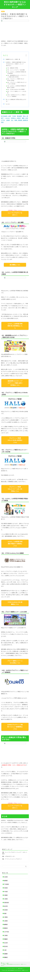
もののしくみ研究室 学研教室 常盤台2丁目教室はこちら (15, 543)
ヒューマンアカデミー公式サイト (15, 214)
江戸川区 (6, 931)
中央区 (6, 891)
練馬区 (6, 924)
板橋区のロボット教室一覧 (13, 59)
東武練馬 (19, 116)
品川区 (6, 906)
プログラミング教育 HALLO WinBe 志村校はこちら (15, 440)
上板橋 (8, 120)
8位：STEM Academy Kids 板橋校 (16, 89)
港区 (5, 913)
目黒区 (6, 895)
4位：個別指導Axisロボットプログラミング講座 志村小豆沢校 (17, 76)
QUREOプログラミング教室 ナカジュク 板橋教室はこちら (15, 727)
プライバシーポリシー (11, 968)
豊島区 (6, 957)
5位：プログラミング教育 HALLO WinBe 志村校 (15, 79)
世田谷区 (6, 902)
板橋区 (3, 11)
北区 (5, 950)
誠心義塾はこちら (15, 264)
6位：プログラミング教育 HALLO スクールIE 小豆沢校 (17, 83)
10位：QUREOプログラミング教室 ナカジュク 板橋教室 (16, 95)
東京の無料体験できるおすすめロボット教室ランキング (15, 4)
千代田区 (6, 884)
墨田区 (6, 928)
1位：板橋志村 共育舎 (12, 68)
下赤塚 (14, 116)
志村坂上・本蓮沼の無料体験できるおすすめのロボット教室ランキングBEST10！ (16, 64)
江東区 (6, 935)
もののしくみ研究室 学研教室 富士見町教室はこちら (15, 326)
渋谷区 (6, 887)
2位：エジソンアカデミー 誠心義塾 (16, 69)
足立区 (6, 942)
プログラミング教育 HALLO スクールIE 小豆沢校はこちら (15, 489)
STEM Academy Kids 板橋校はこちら (15, 603)
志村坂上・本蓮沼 (16, 118)
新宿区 (6, 880)
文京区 (6, 877)
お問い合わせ (20, 968)
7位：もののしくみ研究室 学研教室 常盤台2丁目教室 (16, 86)
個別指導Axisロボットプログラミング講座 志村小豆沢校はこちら (15, 383)
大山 (12, 120)
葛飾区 (6, 939)
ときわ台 (7, 118)
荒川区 (6, 946)
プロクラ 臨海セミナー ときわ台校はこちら (15, 662)
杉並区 (6, 909)
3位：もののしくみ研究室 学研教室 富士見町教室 (16, 72)
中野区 (6, 917)
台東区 (6, 920)
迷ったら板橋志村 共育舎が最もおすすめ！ (16, 100)
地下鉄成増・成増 (6, 116)
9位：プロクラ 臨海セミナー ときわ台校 (16, 92)
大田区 (6, 898)
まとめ (8, 104)
